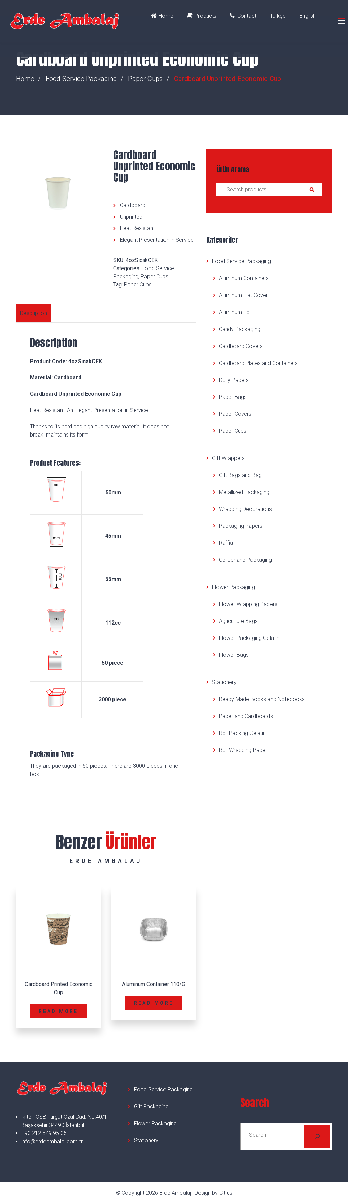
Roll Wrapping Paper (243, 750)
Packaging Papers (240, 526)
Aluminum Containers (244, 278)
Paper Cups (145, 79)
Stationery (224, 682)
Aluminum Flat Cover (243, 295)
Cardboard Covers (241, 346)
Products (205, 16)
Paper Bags (233, 397)
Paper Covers (235, 414)
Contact (246, 16)
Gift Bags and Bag (240, 475)
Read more (59, 1011)
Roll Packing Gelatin (242, 733)
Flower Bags (234, 655)
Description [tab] (33, 313)
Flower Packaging (233, 587)
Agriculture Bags (238, 621)
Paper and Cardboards (246, 716)
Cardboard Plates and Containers (258, 363)
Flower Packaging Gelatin (249, 638)
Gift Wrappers (228, 458)
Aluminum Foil (235, 312)
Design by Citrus (213, 1193)
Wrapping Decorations (245, 509)
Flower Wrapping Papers (248, 604)
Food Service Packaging (81, 79)
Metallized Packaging (244, 492)
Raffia (226, 543)
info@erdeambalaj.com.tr (52, 1141)
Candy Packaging (239, 329)
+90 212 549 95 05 (44, 1133)
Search (311, 189)
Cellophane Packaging (245, 560)
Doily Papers (234, 380)
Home (166, 16)
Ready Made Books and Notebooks (262, 699)
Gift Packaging (151, 1106)
